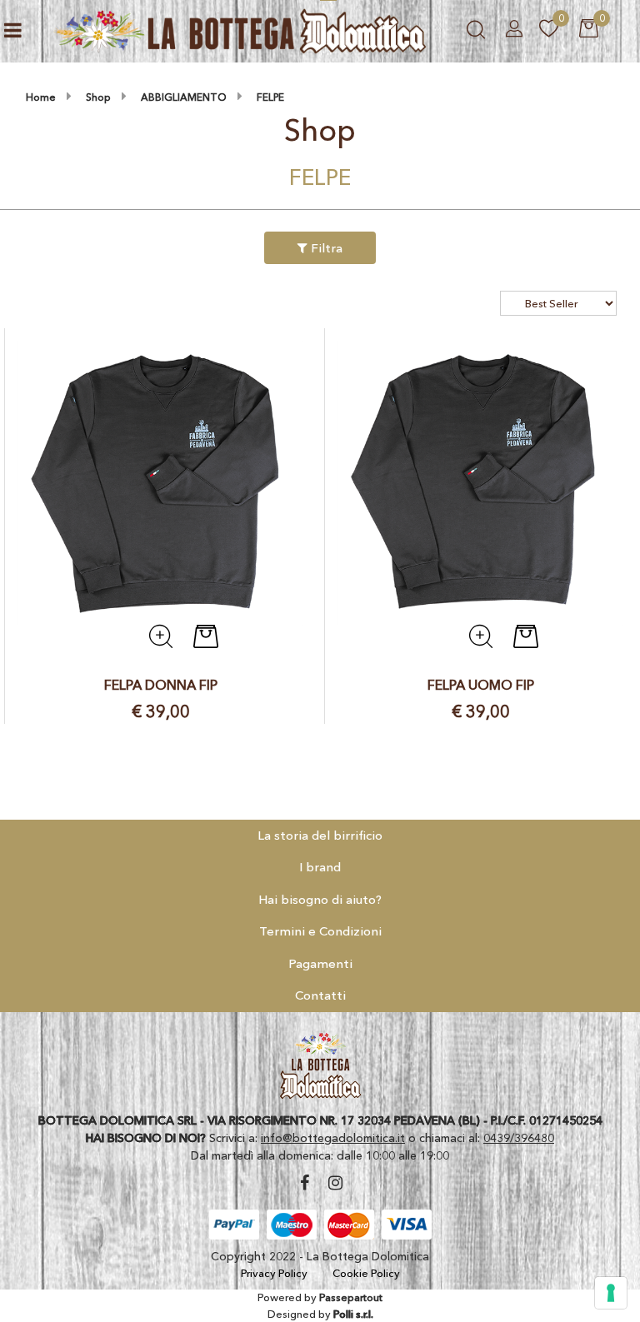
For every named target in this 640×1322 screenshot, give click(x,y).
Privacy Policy (274, 1273)
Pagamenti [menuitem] (320, 963)
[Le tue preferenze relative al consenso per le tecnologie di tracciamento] (611, 1293)
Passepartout (350, 1297)
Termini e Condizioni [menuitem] (320, 931)
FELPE (270, 97)
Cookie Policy (366, 1273)
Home (41, 97)
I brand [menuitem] (320, 867)
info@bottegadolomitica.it (333, 1137)
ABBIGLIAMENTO (184, 97)
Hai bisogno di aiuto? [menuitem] (320, 899)
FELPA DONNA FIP (161, 685)
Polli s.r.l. (353, 1313)
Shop (98, 97)
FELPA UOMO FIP (481, 685)
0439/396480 (518, 1137)
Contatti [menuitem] (320, 995)
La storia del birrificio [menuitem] (320, 835)
